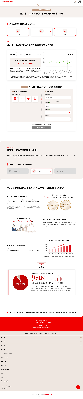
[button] (41, 337)
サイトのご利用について (6, 385)
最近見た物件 (42, 5)
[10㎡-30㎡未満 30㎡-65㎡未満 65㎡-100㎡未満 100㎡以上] (38, 54)
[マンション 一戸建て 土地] (20, 54)
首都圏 (26, 333)
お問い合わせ (4, 388)
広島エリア (41, 333)
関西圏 (35, 333)
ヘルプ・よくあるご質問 (6, 387)
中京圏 (31, 333)
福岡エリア (47, 333)
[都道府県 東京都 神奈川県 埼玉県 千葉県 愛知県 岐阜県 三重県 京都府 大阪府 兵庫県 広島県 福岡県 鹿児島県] (58, 106)
